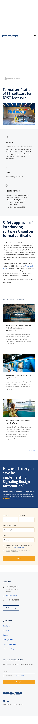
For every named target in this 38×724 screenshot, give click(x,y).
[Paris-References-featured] (13, 693)
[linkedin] (8, 701)
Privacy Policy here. (18, 547)
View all (31, 450)
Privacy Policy (20, 676)
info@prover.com (11, 596)
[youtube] (4, 701)
